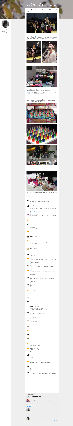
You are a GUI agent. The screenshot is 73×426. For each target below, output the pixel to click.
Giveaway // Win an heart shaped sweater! (34, 396)
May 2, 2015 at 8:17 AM (34, 248)
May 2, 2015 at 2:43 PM (36, 277)
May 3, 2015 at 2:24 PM (36, 320)
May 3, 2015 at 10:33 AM (36, 306)
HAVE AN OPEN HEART (34, 211)
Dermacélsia (28, 99)
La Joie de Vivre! (32, 265)
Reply (30, 212)
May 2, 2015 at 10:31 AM (37, 258)
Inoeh (27, 89)
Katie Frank (31, 372)
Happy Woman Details (32, 97)
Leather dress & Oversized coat (32, 414)
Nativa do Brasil (29, 92)
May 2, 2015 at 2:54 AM (36, 236)
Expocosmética (35, 36)
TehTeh (31, 248)
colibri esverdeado (32, 214)
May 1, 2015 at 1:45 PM (37, 214)
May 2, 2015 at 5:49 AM (35, 240)
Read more (55, 402)
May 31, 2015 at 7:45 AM (35, 372)
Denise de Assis (32, 277)
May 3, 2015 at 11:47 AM (36, 316)
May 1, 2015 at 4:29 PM (37, 224)
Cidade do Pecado (32, 258)
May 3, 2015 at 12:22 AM (35, 290)
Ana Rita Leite (31, 354)
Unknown (31, 240)
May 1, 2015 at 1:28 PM (41, 205)
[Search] (58, 2)
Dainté (30, 325)
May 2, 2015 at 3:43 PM (34, 284)
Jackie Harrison (32, 236)
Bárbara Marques (32, 342)
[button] (56, 9)
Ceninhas (31, 348)
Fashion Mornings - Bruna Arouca (34, 205)
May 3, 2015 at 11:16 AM (39, 312)
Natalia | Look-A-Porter (33, 312)
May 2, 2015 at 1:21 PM (37, 265)
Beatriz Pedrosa (32, 224)
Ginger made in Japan (33, 219)
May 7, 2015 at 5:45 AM (36, 354)
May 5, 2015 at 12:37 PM (35, 348)
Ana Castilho (31, 320)
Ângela (30, 284)
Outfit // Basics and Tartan (31, 405)
